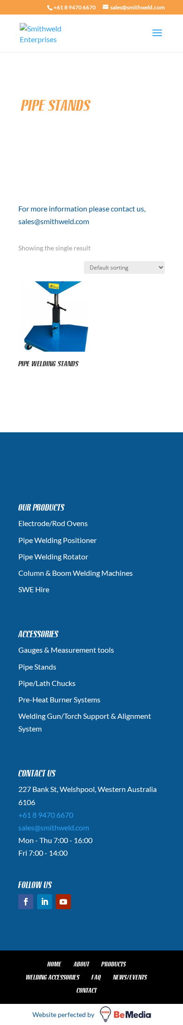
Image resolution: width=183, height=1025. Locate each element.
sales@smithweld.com (53, 827)
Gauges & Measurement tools (66, 649)
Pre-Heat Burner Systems (59, 699)
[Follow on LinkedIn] (44, 901)
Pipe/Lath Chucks (47, 682)
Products (113, 964)
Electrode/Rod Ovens (53, 523)
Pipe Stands (37, 666)
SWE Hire (33, 589)
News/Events (130, 977)
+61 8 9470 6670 (74, 7)
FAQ (96, 977)
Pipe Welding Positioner (57, 539)
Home (54, 964)
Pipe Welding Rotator (53, 556)
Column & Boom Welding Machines (75, 572)
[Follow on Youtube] (63, 901)
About (81, 964)
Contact (86, 990)
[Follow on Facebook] (25, 901)
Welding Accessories (52, 977)
